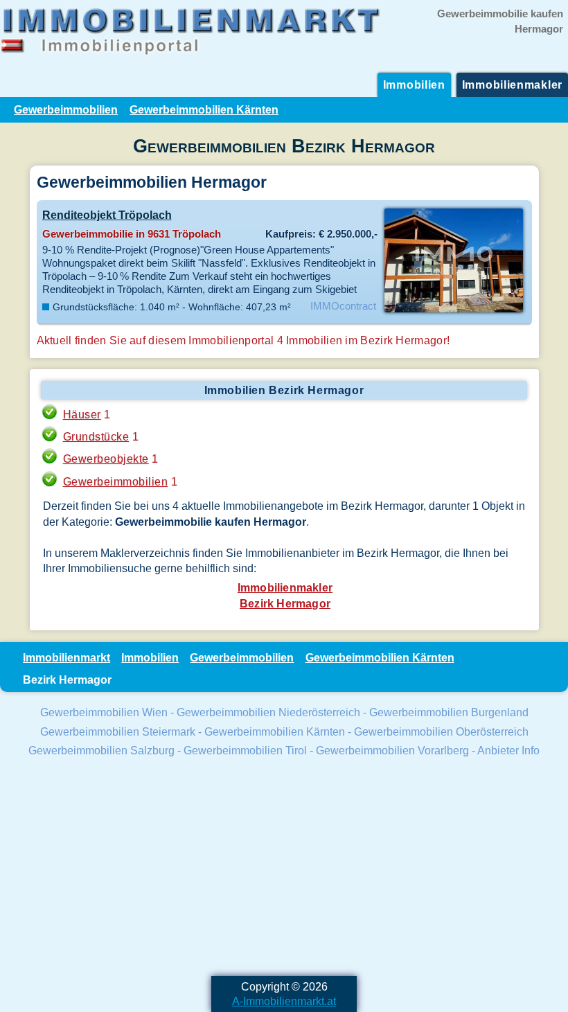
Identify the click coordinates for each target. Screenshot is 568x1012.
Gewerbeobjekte (106, 458)
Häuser (82, 414)
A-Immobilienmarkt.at (284, 1001)
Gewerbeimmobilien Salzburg (101, 750)
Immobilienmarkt (66, 657)
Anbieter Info (508, 750)
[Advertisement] (284, 869)
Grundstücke (96, 436)
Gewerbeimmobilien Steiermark (117, 731)
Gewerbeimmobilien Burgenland (449, 712)
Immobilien (414, 84)
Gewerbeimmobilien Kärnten (204, 109)
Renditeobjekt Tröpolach (107, 214)
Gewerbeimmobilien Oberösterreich (441, 731)
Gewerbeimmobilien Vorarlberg (392, 750)
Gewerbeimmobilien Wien (104, 712)
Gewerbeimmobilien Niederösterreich (268, 712)
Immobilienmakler (512, 84)
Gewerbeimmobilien (66, 109)
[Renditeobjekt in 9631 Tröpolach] (453, 311)
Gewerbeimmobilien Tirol (245, 750)
